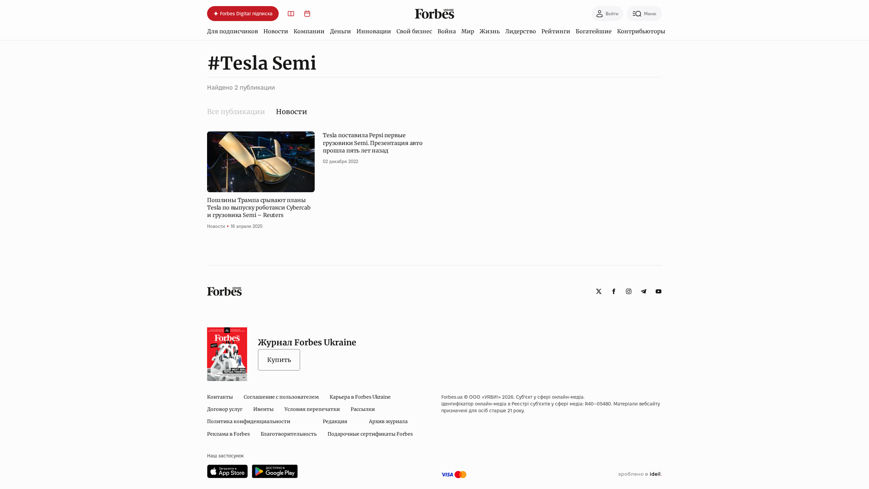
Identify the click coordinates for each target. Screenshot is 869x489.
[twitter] (598, 291)
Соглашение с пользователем (281, 397)
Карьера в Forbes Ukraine (360, 397)
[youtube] (658, 291)
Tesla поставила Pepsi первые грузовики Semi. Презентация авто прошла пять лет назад (373, 143)
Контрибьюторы (641, 31)
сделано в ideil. (640, 474)
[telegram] (643, 291)
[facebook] (613, 291)
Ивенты (263, 409)
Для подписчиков (232, 31)
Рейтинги (555, 31)
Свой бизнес (414, 31)
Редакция (335, 421)
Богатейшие (594, 31)
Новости (275, 31)
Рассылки (363, 409)
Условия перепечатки (312, 409)
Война (447, 31)
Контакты (220, 397)
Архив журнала (388, 421)
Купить (279, 360)
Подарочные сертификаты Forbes (370, 434)
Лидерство (520, 31)
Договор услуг (224, 409)
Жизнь (490, 31)
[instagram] (628, 291)
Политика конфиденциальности (248, 421)
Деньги (340, 31)
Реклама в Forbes (228, 434)
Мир (467, 31)
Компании (309, 31)
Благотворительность (289, 434)
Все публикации (236, 111)
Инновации (373, 31)
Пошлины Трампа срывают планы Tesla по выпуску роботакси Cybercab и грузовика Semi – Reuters (258, 208)
